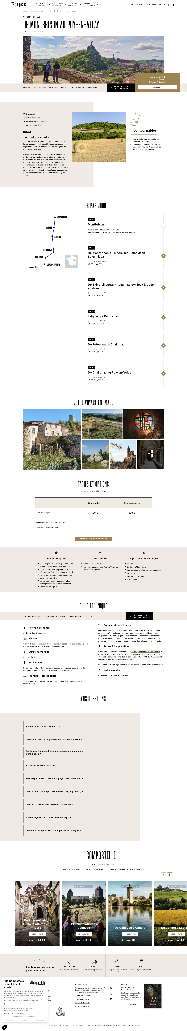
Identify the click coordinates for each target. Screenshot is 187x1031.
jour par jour (39, 87)
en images (53, 87)
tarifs (63, 87)
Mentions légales (134, 1025)
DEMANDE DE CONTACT (83, 995)
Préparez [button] (89, 4)
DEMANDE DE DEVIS (82, 999)
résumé (26, 87)
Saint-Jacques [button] (40, 4)
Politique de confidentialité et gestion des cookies (109, 1025)
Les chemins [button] (57, 4)
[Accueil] (19, 3)
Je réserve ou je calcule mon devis (93, 539)
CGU (88, 1025)
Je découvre (130, 1004)
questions (92, 87)
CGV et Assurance (79, 1025)
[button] (33, 616)
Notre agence (137, 4)
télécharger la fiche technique (121, 87)
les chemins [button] (73, 4)
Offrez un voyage (82, 1003)
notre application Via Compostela (145, 652)
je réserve (157, 87)
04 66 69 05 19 (155, 4)
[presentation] (163, 874)
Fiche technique (77, 87)
